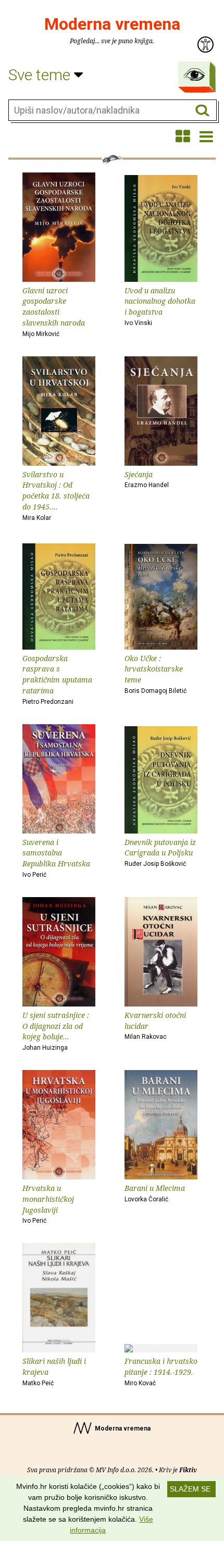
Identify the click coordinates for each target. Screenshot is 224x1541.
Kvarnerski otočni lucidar (155, 1025)
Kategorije (194, 74)
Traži (202, 111)
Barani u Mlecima (155, 1193)
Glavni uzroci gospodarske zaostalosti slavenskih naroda (53, 311)
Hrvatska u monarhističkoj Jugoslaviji (48, 1203)
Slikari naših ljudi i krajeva (54, 1371)
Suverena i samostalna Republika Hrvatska (56, 857)
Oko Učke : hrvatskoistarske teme (155, 673)
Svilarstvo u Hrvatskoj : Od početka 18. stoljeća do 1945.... (56, 495)
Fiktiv (188, 1469)
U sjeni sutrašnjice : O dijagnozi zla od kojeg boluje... (55, 1030)
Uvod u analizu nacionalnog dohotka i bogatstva (160, 306)
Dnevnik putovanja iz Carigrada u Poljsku (160, 852)
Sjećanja (147, 479)
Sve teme (41, 75)
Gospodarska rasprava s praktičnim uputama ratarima (57, 679)
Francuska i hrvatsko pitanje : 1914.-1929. (161, 1371)
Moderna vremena (112, 24)
